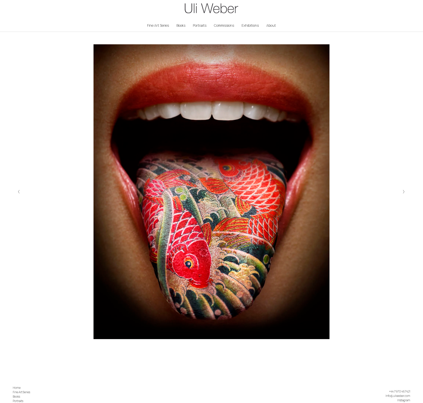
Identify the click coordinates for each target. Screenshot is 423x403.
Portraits (199, 25)
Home (17, 388)
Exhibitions (250, 25)
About (271, 25)
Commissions (224, 25)
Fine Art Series (158, 25)
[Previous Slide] (19, 192)
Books (180, 25)
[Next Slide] (404, 192)
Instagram (403, 400)
